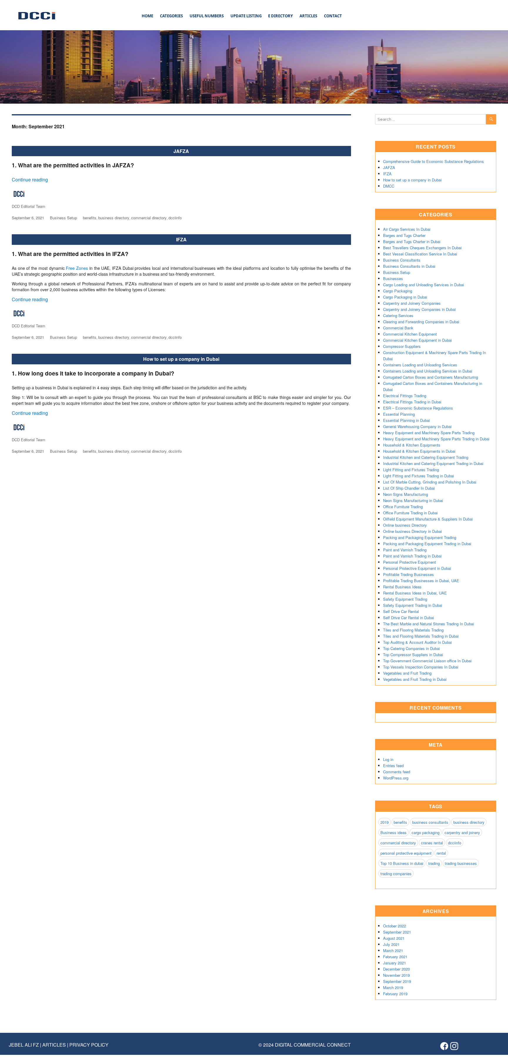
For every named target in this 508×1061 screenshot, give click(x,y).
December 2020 (396, 969)
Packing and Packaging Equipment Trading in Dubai (427, 543)
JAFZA (181, 151)
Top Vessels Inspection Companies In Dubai (420, 667)
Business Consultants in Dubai (409, 266)
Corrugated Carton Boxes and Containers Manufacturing (430, 377)
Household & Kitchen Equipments (411, 445)
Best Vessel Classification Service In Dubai (420, 254)
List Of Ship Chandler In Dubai (409, 488)
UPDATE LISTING (246, 15)
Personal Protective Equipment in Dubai (417, 568)
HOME (147, 15)
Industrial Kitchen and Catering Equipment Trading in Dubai (433, 463)
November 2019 (396, 975)
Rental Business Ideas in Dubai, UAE (415, 593)
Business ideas (393, 832)
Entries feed (393, 765)
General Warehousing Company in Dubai (417, 426)
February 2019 (395, 993)
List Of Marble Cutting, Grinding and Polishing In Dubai (429, 482)
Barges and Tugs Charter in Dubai (411, 241)
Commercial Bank (398, 328)
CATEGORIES (171, 15)
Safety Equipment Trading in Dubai (412, 605)
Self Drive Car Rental (401, 611)
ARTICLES (308, 15)
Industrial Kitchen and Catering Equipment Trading (425, 457)
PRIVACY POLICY (88, 1044)
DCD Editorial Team (28, 206)
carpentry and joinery (462, 832)
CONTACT (333, 15)
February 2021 (395, 956)
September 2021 (397, 932)
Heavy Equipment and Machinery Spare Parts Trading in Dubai (436, 439)
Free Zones (77, 268)
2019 (384, 822)
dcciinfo (175, 217)
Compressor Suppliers (402, 346)
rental (441, 853)
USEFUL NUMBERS (207, 15)
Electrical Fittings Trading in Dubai (412, 402)
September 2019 (397, 981)
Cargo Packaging (397, 291)
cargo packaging (426, 832)
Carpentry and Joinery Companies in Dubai (419, 309)
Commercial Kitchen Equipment (410, 334)
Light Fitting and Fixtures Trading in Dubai (418, 476)
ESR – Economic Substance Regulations (418, 408)
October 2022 (394, 926)
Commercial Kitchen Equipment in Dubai (417, 340)
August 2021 (394, 938)
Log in (388, 759)
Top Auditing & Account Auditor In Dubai (417, 642)
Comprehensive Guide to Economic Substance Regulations (433, 161)
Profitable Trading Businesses (408, 574)
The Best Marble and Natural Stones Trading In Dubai (428, 624)
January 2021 (394, 963)
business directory (113, 217)
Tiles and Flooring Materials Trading (413, 630)
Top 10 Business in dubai (401, 863)
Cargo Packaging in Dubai (405, 297)
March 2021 (393, 950)
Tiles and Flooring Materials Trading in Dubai (421, 636)
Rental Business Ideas (402, 587)
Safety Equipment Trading (405, 599)
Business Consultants (401, 260)
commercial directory (149, 217)
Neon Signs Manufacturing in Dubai (413, 500)
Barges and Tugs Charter (404, 235)
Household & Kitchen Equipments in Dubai (419, 451)
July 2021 (391, 944)
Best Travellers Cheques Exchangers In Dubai (422, 247)
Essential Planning (399, 414)
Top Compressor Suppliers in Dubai (413, 654)
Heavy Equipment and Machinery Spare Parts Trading (428, 432)
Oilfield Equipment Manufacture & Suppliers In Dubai (428, 519)
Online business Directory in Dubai (412, 531)
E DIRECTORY (280, 15)
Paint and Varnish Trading (405, 550)
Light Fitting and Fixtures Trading (411, 469)
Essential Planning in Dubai (406, 420)
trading (434, 863)
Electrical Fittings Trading (404, 395)
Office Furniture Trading (403, 506)
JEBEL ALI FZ (24, 1044)
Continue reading (30, 179)
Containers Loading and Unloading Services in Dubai (427, 371)
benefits (89, 217)
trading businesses (461, 863)
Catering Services (398, 315)
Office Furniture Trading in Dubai (410, 513)
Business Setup (63, 217)
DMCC (388, 186)
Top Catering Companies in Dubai (411, 648)
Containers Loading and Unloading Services (420, 365)
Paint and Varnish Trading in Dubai (412, 556)
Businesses (393, 278)
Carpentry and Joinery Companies (412, 303)
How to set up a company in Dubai (181, 359)
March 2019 (393, 987)
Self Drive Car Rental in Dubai (408, 617)
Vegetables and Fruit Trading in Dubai (415, 679)
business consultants (430, 822)
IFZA (181, 239)
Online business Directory (405, 525)
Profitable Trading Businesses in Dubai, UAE (421, 580)
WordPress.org (395, 778)
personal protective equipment (406, 853)
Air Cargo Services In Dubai (406, 229)
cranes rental (432, 843)
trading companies (396, 873)
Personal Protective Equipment (409, 562)
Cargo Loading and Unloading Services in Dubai (423, 284)
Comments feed (396, 771)
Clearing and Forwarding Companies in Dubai (421, 321)
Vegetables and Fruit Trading (407, 673)
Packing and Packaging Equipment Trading (419, 537)
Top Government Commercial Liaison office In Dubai (427, 660)
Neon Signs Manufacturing (405, 494)
